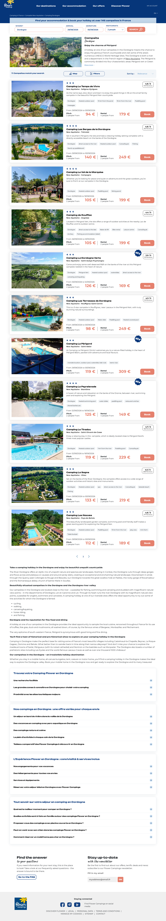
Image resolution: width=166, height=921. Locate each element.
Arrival (69, 26)
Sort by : (131, 73)
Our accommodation (74, 6)
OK (120, 879)
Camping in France (17, 15)
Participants (112, 26)
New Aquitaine (133, 59)
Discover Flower (120, 6)
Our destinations (46, 6)
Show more (88, 65)
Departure (91, 26)
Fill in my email (95, 873)
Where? (19, 26)
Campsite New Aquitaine (34, 15)
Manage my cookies (71, 914)
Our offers (99, 6)
